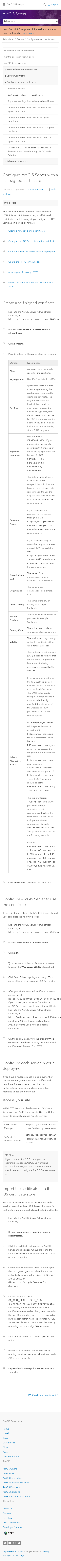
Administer (8, 39)
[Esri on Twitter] (5, 1543)
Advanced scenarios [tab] (17, 161)
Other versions (35, 189)
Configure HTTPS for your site (23, 261)
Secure (20, 39)
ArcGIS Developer (12, 1487)
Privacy (46, 1552)
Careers (7, 1513)
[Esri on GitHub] (14, 1543)
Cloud (6, 1447)
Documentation (11, 1456)
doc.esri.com (29, 33)
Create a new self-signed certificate (26, 230)
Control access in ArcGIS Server (19, 57)
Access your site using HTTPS (23, 272)
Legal (22, 1555)
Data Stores (9, 1442)
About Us (7, 1508)
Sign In (54, 4)
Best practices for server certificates (25, 95)
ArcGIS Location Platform (16, 1482)
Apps (5, 1452)
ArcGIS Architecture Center (17, 1496)
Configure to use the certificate (31, 241)
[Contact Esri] (19, 1543)
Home (6, 1429)
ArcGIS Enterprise (17, 4)
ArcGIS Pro (8, 1473)
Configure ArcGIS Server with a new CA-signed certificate (31, 129)
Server (6, 1438)
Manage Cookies (10, 1555)
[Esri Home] (9, 1533)
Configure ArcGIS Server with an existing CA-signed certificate (30, 139)
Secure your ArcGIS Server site (19, 50)
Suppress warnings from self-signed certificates (31, 101)
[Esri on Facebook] (10, 1543)
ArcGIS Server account (15, 63)
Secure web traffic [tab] (16, 75)
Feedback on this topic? (45, 1395)
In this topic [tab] (10, 202)
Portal (6, 1433)
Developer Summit (12, 1527)
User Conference (11, 1522)
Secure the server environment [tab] (22, 69)
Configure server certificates (41, 39)
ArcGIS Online (10, 1468)
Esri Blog (7, 1518)
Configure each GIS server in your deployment (32, 251)
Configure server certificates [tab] (21, 82)
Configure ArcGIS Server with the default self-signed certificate (30, 109)
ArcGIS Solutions (11, 1492)
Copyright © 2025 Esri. (13, 1552)
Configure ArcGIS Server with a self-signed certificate (28, 119)
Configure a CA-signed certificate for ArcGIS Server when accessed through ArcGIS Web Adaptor (29, 151)
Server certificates (16, 88)
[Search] (45, 4)
